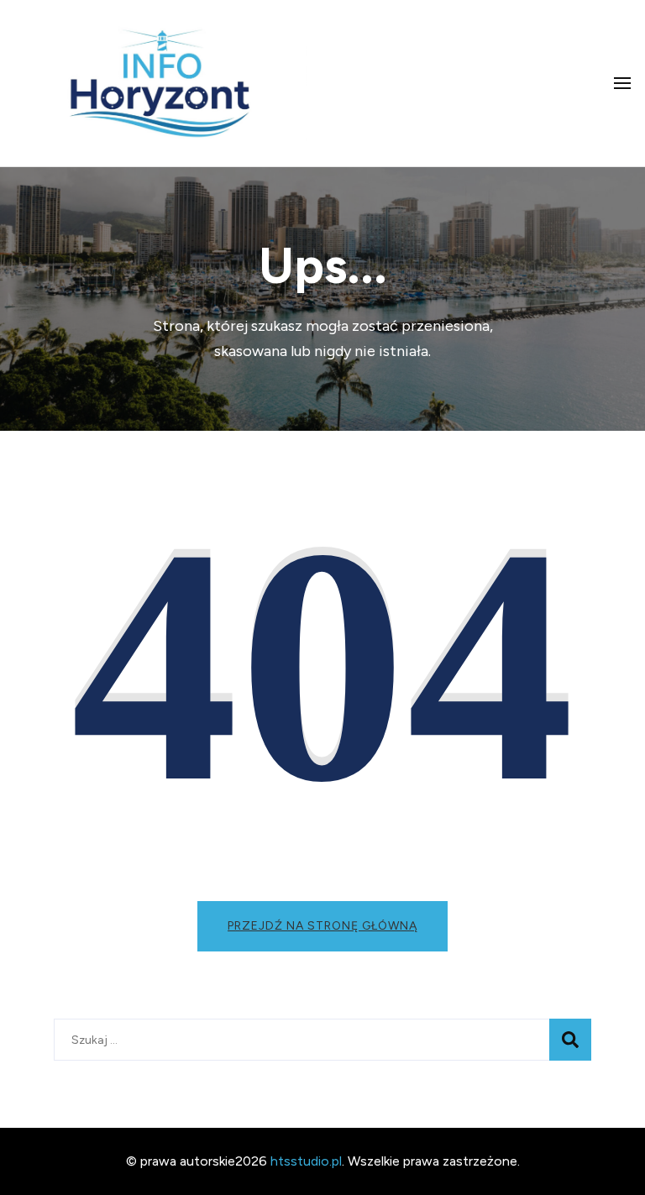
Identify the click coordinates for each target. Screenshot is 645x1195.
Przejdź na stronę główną (322, 926)
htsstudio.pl (306, 1161)
